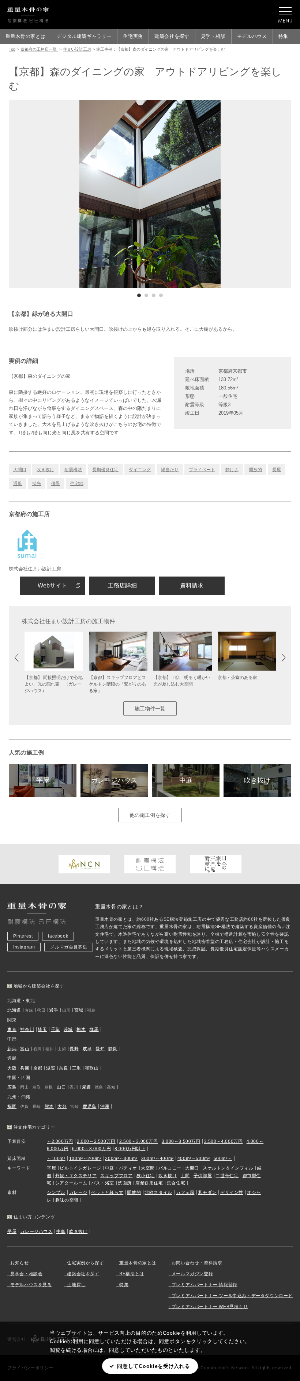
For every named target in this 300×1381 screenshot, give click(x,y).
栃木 (81, 1029)
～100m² (56, 1158)
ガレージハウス (114, 780)
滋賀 (50, 1068)
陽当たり (170, 469)
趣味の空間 (66, 1200)
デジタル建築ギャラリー (84, 36)
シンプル (56, 1192)
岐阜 (87, 1048)
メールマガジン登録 (192, 1273)
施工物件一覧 (150, 708)
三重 (76, 1068)
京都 (37, 1068)
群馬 (93, 1029)
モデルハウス (252, 36)
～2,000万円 (60, 1141)
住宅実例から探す (85, 1262)
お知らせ (19, 1262)
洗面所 (125, 1183)
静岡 (112, 1048)
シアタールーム (71, 1183)
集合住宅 (176, 1183)
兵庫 (24, 1068)
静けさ (232, 469)
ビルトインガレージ (80, 1168)
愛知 (100, 1048)
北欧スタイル (158, 1192)
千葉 (55, 1029)
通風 (17, 483)
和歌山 (92, 1068)
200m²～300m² (121, 1158)
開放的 (255, 469)
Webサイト (52, 585)
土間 (185, 1175)
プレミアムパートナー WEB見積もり (210, 1306)
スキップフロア (116, 1175)
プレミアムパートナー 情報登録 (204, 1284)
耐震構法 (73, 469)
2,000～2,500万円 (96, 1141)
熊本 (49, 1106)
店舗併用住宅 (149, 1183)
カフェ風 (185, 1192)
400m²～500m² (193, 1158)
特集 (283, 36)
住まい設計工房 (77, 49)
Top (12, 49)
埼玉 (42, 1029)
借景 (55, 483)
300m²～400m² (157, 1158)
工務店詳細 (122, 585)
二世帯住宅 (227, 1175)
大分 (62, 1106)
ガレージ (78, 1192)
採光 (36, 483)
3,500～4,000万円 (223, 1141)
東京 (11, 1029)
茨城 (68, 1029)
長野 (74, 1048)
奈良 (63, 1068)
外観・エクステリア (76, 1175)
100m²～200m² (85, 1158)
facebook (58, 936)
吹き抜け (45, 469)
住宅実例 (133, 36)
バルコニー (169, 1168)
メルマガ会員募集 (68, 947)
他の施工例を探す (150, 815)
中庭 (185, 780)
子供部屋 (203, 1175)
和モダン (207, 1192)
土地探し (76, 1284)
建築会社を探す (172, 36)
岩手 (53, 1010)
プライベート (202, 469)
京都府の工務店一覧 (39, 49)
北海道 (14, 1010)
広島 (11, 1087)
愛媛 (86, 1087)
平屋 (42, 780)
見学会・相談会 (26, 1273)
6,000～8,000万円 (91, 1148)
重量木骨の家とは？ (119, 906)
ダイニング (140, 469)
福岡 (11, 1106)
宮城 (78, 1010)
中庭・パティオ (121, 1168)
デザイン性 (231, 1192)
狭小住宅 (145, 1175)
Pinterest (23, 936)
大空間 (148, 1168)
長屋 (276, 469)
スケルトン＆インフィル (228, 1168)
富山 (24, 1048)
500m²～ (223, 1158)
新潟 (11, 1048)
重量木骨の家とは (25, 36)
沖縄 (104, 1106)
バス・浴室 (102, 1183)
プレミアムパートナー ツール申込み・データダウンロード (232, 1295)
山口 (61, 1087)
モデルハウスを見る (31, 1284)
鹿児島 (90, 1106)
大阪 (11, 1068)
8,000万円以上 (130, 1148)
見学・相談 (213, 36)
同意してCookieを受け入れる (153, 1366)
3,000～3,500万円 (181, 1141)
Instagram (24, 947)
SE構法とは (131, 1273)
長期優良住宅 (105, 469)
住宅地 (76, 483)
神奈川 (27, 1029)
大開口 (19, 469)
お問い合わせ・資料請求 (197, 1262)
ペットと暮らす (107, 1192)
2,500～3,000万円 (138, 1141)
